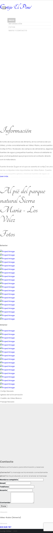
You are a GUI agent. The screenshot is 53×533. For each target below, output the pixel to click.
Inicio (11, 20)
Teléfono (4, 486)
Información (15, 23)
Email (2, 483)
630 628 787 (5, 527)
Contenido (5, 502)
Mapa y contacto (18, 30)
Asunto (3, 490)
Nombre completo (9, 479)
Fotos (12, 27)
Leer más (4, 176)
